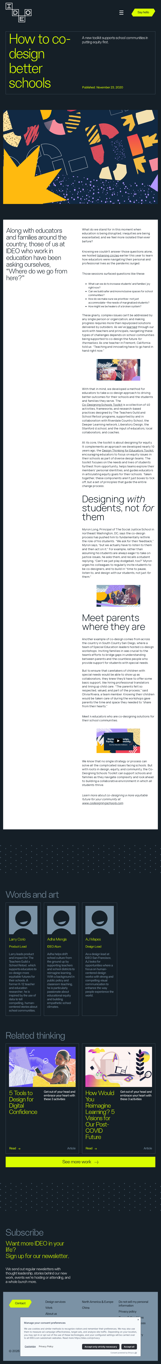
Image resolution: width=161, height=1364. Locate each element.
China (85, 1307)
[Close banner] (138, 1319)
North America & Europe (97, 1301)
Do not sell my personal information (133, 1303)
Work (49, 1307)
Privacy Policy (46, 1346)
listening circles (108, 255)
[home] (18, 12)
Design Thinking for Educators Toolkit (128, 450)
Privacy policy (127, 1311)
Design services (55, 1301)
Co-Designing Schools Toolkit (102, 405)
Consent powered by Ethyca (122, 1353)
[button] (121, 12)
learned (132, 327)
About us (51, 1313)
